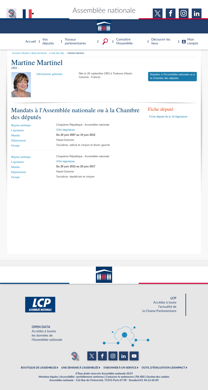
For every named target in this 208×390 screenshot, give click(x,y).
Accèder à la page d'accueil (29, 39)
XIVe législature (65, 161)
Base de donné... (40, 53)
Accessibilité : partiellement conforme (82, 377)
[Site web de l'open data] (104, 333)
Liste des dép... (58, 53)
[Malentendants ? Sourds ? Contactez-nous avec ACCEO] (11, 13)
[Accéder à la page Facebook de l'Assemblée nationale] (171, 13)
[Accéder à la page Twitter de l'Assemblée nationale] (157, 13)
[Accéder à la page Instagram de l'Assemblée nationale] (183, 13)
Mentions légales (48, 377)
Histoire (25, 53)
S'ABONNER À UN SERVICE (119, 367)
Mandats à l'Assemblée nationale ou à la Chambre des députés (172, 76)
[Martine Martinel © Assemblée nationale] (21, 84)
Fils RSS (140, 377)
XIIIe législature (65, 129)
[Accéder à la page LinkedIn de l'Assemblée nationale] (197, 13)
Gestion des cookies (157, 377)
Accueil (15, 53)
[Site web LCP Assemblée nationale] (104, 305)
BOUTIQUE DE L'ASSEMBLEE (38, 367)
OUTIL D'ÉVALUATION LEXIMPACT (163, 367)
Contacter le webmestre (120, 377)
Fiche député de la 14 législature (168, 116)
